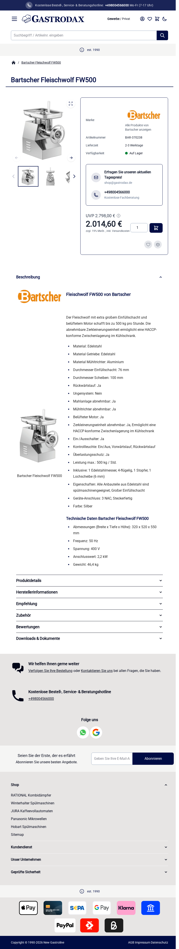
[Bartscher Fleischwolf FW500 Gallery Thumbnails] (44, 176)
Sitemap (15, 835)
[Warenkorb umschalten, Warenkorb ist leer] (157, 18)
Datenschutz (158, 942)
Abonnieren (150, 758)
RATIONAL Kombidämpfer (29, 795)
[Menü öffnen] (14, 18)
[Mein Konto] (142, 18)
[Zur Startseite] (62, 19)
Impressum (141, 942)
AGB (130, 942)
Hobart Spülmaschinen (27, 827)
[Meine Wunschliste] (149, 18)
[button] (88, 785)
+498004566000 (39, 699)
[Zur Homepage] (13, 62)
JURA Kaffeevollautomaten (30, 811)
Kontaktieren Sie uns (95, 671)
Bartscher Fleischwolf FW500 (41, 62)
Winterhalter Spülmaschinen (31, 803)
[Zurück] (17, 158)
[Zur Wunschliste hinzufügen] (148, 244)
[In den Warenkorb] (156, 228)
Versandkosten (121, 230)
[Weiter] (71, 158)
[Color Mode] (164, 18)
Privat (126, 19)
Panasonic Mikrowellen (27, 819)
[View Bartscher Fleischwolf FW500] (28, 176)
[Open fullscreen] (70, 103)
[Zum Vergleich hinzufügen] (158, 244)
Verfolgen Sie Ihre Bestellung (49, 671)
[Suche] (162, 35)
